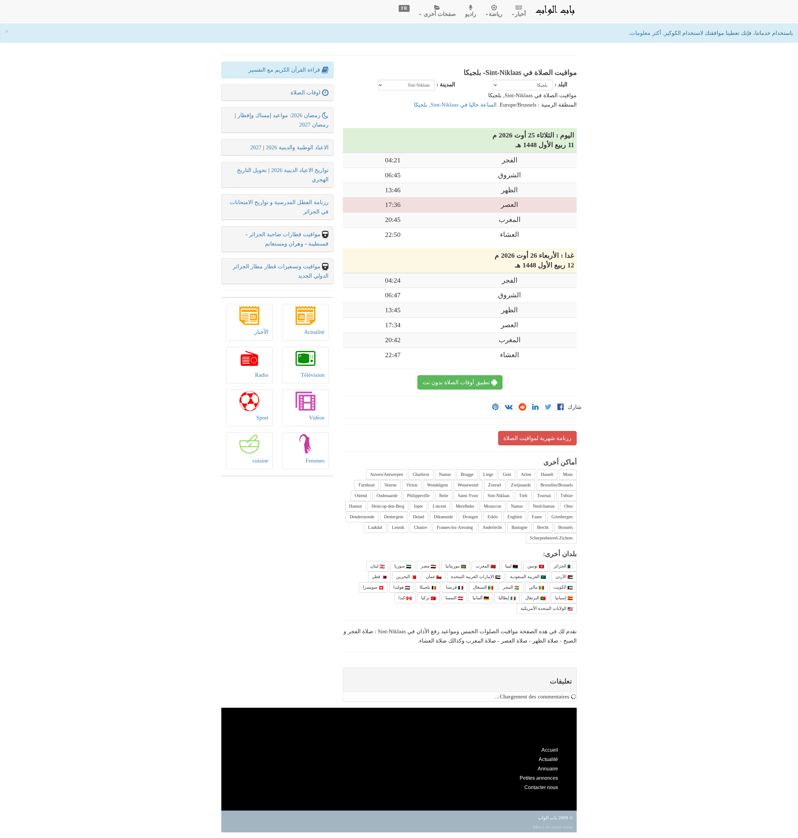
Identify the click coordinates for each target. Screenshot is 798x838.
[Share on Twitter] (548, 407)
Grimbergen (562, 517)
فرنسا (452, 587)
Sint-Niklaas (498, 495)
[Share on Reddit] (522, 407)
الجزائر (561, 566)
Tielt (523, 495)
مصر (426, 566)
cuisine (260, 460)
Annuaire (548, 768)
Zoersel (494, 485)
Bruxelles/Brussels (557, 485)
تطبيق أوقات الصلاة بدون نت (457, 382)
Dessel (418, 517)
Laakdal (375, 527)
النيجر (508, 587)
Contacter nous (541, 787)
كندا (402, 598)
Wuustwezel (468, 485)
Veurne (390, 485)
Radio (261, 375)
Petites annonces (539, 778)
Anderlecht (492, 527)
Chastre (420, 527)
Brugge (467, 474)
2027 (256, 147)
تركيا (426, 598)
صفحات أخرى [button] (439, 14)
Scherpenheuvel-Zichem (551, 538)
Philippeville (418, 495)
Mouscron (492, 506)
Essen (537, 517)
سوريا (400, 566)
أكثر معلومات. (645, 33)
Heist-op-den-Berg (388, 506)
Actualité (314, 332)
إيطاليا (504, 598)
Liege (488, 474)
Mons (568, 474)
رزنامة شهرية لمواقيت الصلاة (537, 438)
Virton (411, 485)
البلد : (561, 84)
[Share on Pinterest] (495, 407)
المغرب (483, 566)
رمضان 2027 (314, 125)
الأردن (561, 576)
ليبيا (509, 566)
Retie (443, 495)
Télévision (312, 375)
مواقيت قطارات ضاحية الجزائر (284, 234)
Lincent (439, 506)
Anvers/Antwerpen (386, 474)
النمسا (451, 598)
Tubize (566, 495)
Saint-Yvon (468, 495)
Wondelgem (437, 485)
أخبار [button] (520, 14)
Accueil (549, 750)
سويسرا (371, 587)
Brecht (543, 527)
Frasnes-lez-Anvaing (455, 527)
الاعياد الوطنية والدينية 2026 (297, 147)
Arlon (526, 474)
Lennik (398, 527)
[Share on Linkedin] (535, 407)
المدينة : (445, 84)
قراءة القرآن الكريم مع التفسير (285, 70)
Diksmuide (443, 517)
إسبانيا (561, 598)
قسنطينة (318, 244)
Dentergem (393, 517)
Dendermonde (362, 517)
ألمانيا (478, 598)
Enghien (514, 517)
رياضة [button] (495, 14)
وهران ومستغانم (284, 244)
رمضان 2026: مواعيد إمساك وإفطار (280, 115)
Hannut (355, 506)
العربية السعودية (525, 576)
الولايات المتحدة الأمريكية (544, 608)
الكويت (561, 587)
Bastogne (519, 527)
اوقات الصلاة (306, 92)
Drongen (470, 517)
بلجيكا (425, 587)
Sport (262, 417)
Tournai (544, 495)
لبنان (375, 566)
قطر (377, 576)
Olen (568, 506)
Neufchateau (544, 506)
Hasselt (547, 474)
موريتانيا (453, 566)
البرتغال (533, 598)
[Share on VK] (508, 407)
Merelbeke (465, 506)
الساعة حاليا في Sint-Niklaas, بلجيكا (455, 105)
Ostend (361, 495)
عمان (431, 576)
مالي (534, 587)
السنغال (480, 587)
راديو (470, 14)
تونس (533, 566)
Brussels (565, 527)
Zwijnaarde (521, 485)
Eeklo (493, 517)
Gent (507, 474)
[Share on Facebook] (560, 407)
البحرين (403, 576)
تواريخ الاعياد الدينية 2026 (300, 170)
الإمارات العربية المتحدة (473, 576)
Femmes (314, 460)
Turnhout (366, 485)
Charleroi (421, 474)
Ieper (418, 506)
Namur (445, 474)
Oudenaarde (387, 495)
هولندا (399, 587)
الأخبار (261, 332)
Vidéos (316, 417)
